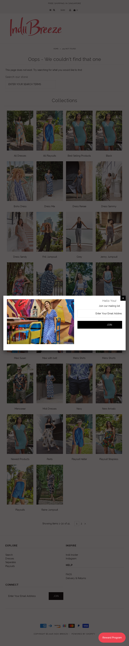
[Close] (123, 298)
